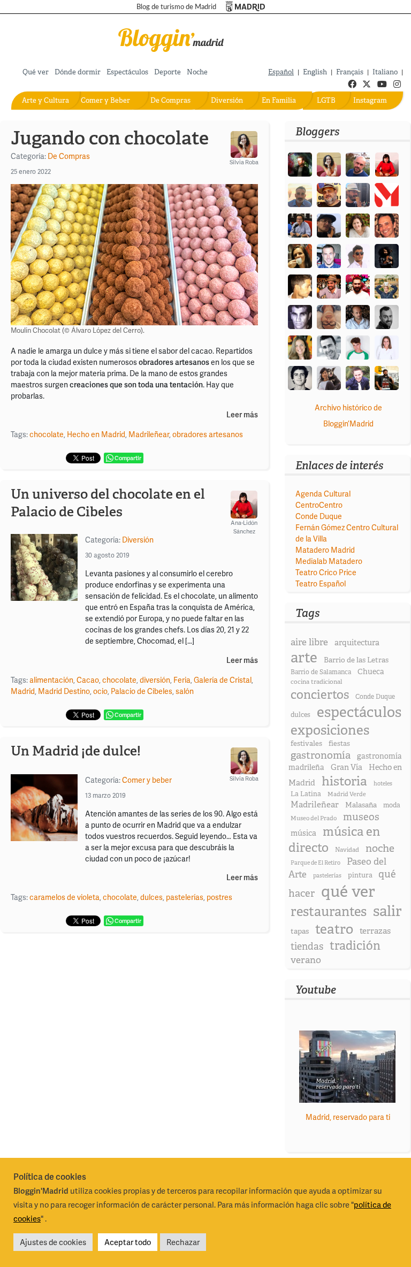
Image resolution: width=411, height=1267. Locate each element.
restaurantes (329, 911)
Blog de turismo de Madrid (176, 7)
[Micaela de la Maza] (329, 377)
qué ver (348, 891)
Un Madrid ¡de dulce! (76, 751)
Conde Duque (318, 516)
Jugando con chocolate (110, 138)
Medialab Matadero (328, 561)
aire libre (309, 642)
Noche (197, 72)
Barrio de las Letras (356, 660)
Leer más (242, 414)
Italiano (385, 72)
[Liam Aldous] (329, 255)
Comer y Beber (105, 100)
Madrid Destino (64, 691)
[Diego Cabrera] (329, 285)
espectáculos (359, 712)
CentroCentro (318, 505)
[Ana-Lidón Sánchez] (386, 163)
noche (380, 848)
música (303, 833)
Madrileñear (148, 434)
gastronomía (321, 755)
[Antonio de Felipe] (358, 285)
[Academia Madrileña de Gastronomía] (387, 194)
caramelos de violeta (64, 897)
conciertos (320, 694)
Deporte (167, 72)
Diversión (227, 100)
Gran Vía (346, 767)
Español (281, 72)
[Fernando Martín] (387, 224)
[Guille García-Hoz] (387, 316)
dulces (151, 897)
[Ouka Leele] (300, 346)
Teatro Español (320, 583)
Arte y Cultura (45, 100)
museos (361, 816)
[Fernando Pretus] (329, 224)
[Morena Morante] (300, 255)
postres (219, 897)
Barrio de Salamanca (321, 672)
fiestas (339, 743)
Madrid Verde (347, 794)
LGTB (326, 100)
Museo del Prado (314, 818)
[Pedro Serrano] (329, 346)
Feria (182, 680)
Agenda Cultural (323, 494)
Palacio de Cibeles (141, 691)
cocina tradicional (316, 681)
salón (185, 691)
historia (344, 781)
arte (304, 657)
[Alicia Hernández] (358, 224)
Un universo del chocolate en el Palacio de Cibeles (108, 503)
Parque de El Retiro (315, 862)
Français (349, 72)
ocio (100, 691)
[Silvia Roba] (329, 163)
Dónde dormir (78, 72)
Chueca (370, 671)
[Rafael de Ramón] (387, 285)
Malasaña (361, 805)
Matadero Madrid (325, 550)
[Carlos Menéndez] (358, 163)
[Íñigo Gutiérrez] (300, 377)
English (315, 72)
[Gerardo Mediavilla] (300, 224)
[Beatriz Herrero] (387, 346)
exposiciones (330, 730)
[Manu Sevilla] (300, 194)
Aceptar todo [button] (127, 1242)
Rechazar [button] (183, 1242)
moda (391, 805)
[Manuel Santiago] (358, 194)
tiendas (307, 946)
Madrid (23, 691)
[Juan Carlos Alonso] (300, 316)
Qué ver (35, 72)
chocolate (46, 434)
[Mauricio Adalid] (358, 316)
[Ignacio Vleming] (300, 163)
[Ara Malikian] (387, 255)
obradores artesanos (207, 434)
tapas (300, 931)
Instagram (370, 100)
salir (387, 911)
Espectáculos (127, 72)
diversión (155, 680)
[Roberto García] (358, 377)
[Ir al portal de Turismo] (245, 6)
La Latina (306, 793)
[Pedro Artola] (358, 346)
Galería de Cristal (223, 680)
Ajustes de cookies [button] (53, 1242)
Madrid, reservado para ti (348, 1117)
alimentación (51, 680)
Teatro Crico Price (325, 572)
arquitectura (356, 642)
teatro (334, 929)
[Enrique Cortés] (358, 255)
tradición (355, 945)
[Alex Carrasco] (300, 285)
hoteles (383, 783)
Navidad (347, 849)
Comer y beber (147, 780)
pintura (360, 875)
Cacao (88, 680)
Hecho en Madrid (96, 434)
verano (306, 959)
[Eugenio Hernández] (329, 194)
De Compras (170, 100)
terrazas (375, 930)
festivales (306, 743)
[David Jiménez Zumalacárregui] (387, 377)
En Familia (279, 100)
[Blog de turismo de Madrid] (171, 38)
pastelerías (184, 897)
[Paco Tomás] (329, 316)
